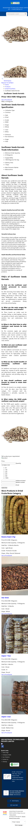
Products (7, 87)
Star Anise (5, 598)
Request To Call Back (7, 83)
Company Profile (7, 755)
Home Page (5, 752)
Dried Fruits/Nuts (10, 89)
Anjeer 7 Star (6, 656)
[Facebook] (2, 747)
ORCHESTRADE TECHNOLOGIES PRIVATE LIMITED (15, 8)
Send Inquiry (7, 81)
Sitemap (5, 761)
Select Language (18, 825)
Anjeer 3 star (6, 717)
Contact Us (5, 759)
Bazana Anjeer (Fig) (8, 537)
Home (7, 84)
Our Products (6, 757)
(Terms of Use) (12, 814)
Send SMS (15, 805)
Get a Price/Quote (6, 100)
